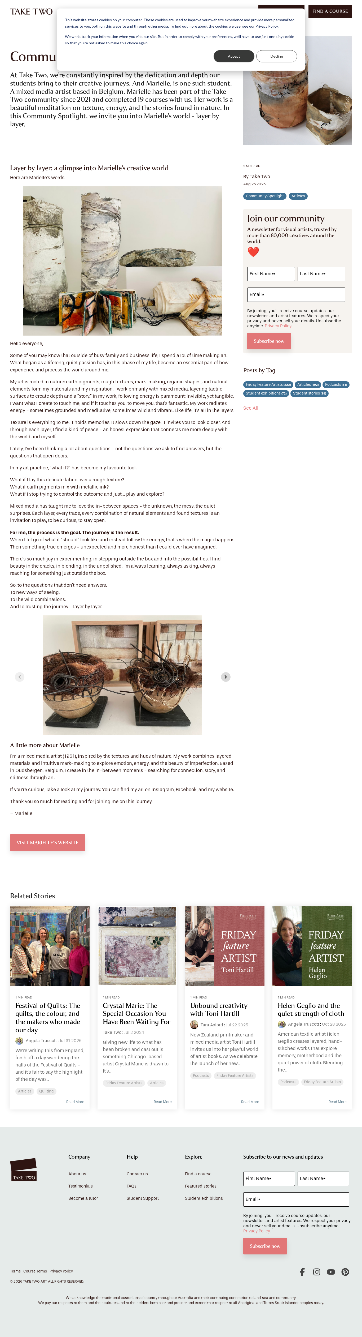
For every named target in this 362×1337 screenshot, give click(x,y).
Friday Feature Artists (268, 385)
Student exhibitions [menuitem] (204, 1198)
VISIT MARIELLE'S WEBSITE (47, 842)
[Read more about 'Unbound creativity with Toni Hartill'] (224, 946)
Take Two (112, 1032)
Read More (75, 1102)
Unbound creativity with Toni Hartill (219, 1009)
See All (250, 408)
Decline (277, 56)
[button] (303, 1274)
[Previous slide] (19, 677)
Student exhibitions (266, 393)
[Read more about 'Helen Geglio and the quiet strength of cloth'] (312, 946)
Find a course (330, 11)
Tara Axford (211, 1025)
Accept (234, 56)
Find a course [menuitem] (198, 1174)
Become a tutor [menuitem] (83, 1198)
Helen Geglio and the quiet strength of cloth (311, 1009)
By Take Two (256, 176)
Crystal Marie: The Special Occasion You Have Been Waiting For (136, 1013)
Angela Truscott (41, 1040)
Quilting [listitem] (46, 1091)
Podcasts (336, 385)
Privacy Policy (278, 326)
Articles (298, 196)
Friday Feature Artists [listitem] (123, 1083)
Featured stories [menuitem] (201, 1186)
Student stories (309, 393)
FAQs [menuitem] (131, 1186)
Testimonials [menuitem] (80, 1186)
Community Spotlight (265, 196)
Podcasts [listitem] (201, 1076)
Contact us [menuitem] (137, 1174)
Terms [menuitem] (15, 1271)
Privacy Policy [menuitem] (61, 1271)
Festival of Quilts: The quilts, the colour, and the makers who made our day (47, 1017)
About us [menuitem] (77, 1174)
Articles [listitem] (25, 1091)
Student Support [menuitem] (143, 1198)
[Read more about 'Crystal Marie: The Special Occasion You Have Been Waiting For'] (137, 946)
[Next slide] (226, 677)
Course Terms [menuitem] (35, 1271)
